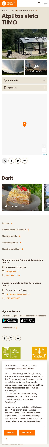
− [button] (44, 149)
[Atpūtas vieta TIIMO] (24, 124)
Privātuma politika (10, 242)
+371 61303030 (13, 298)
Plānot (4, 10)
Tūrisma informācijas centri (14, 229)
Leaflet (45, 154)
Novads (14, 10)
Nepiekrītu (27, 432)
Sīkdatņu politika (9, 236)
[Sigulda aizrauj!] (21, 3)
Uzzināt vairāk (8, 328)
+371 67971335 (13, 275)
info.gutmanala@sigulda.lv (17, 294)
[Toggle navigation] (45, 3)
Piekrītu (10, 432)
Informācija (13, 80)
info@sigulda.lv (13, 271)
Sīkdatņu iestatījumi (11, 249)
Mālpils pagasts (25, 10)
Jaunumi (5, 223)
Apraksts (12, 88)
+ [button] (44, 146)
